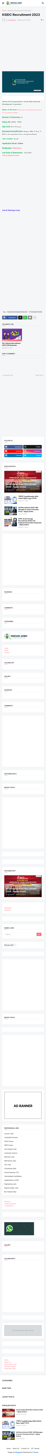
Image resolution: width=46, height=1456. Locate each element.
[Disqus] (23, 405)
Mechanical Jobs (10, 1161)
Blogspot (18, 1452)
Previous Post (8, 375)
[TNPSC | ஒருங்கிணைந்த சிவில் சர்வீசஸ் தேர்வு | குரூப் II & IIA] (10, 499)
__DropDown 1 (9, 1206)
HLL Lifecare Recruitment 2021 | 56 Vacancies (11, 344)
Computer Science (10, 1153)
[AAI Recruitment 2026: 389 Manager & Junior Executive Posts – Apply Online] (10, 511)
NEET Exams (8, 1145)
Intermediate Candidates (13, 1176)
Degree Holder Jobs (11, 1188)
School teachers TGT (11, 1172)
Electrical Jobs (9, 1157)
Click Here (17, 148)
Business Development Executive (19, 10)
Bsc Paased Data (10, 1192)
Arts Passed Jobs (10, 1149)
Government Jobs (10, 1364)
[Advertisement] (23, 47)
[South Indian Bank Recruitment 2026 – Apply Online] (8, 1413)
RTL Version (35, 1448)
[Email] (30, 317)
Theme (35, 1452)
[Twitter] (20, 317)
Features (7, 1201)
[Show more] (35, 317)
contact (7, 652)
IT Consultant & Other (10, 112)
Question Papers (10, 1366)
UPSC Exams (8, 1141)
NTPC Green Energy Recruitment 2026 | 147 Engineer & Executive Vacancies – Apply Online (30, 522)
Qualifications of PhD (11, 1180)
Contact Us (25, 1448)
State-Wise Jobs (10, 1368)
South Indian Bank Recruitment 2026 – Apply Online (29, 1411)
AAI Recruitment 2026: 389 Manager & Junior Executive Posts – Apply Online (28, 509)
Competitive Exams (11, 1137)
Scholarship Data (10, 1168)
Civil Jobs (7, 1164)
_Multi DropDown (10, 1204)
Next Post (39, 375)
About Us (7, 1362)
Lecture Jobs (8, 1134)
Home (4, 10)
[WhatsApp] (25, 317)
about (6, 650)
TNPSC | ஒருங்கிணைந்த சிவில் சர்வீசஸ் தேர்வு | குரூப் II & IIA (28, 497)
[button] (3, 3)
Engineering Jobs (10, 1184)
